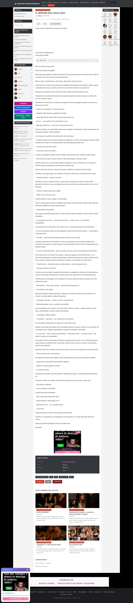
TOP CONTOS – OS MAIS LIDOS (23, 116)
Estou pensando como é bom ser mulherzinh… (22, 43)
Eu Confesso (63, 2)
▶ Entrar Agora (15, 598)
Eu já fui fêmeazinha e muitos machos (21, 36)
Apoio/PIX (33, 592)
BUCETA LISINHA (47, 583)
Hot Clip (49, 2)
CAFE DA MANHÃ (42, 512)
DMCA (75, 592)
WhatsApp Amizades (66, 594)
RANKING (23, 111)
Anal (56, 477)
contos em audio (63, 477)
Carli (19, 73)
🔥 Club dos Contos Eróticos (27, 4)
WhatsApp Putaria (109, 592)
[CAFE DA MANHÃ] (50, 500)
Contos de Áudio (73, 2)
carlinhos (20, 81)
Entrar (44, 5)
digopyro (20, 69)
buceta (91, 255)
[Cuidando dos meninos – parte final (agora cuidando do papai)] (83, 500)
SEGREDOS (23, 103)
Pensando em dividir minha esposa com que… (23, 47)
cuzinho (81, 220)
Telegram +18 (99, 592)
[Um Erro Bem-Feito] (83, 533)
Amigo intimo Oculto (23, 85)
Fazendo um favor (19, 16)
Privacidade (61, 592)
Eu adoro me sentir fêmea (20, 39)
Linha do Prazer (84, 2)
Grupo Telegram (85, 583)
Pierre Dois (20, 93)
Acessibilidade (82, 592)
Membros (102, 2)
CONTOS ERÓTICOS (66, 583)
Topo (48, 481)
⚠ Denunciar (57, 481)
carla (19, 97)
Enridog (20, 77)
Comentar (40, 481)
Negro (71, 477)
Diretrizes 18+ (42, 592)
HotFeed (55, 2)
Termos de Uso (52, 592)
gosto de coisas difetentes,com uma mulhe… (23, 59)
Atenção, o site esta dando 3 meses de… (23, 51)
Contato (90, 592)
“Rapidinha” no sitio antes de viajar (48, 544)
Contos (44, 2)
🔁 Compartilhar (55, 24)
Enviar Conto (94, 2)
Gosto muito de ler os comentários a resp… (23, 55)
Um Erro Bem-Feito (75, 544)
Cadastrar (51, 5)
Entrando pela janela (20, 13)
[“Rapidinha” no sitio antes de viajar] (50, 533)
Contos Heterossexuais (69, 462)
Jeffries (19, 89)
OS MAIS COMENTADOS (23, 107)
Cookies (69, 592)
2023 (51, 477)
